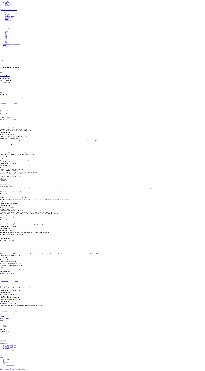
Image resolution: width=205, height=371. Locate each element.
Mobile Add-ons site (8, 62)
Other (6, 38)
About (4, 360)
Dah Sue (2, 167)
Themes (4, 27)
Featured (6, 13)
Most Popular (7, 14)
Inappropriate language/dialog (8, 346)
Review (5, 325)
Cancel (8, 331)
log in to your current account (6, 355)
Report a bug (45, 366)
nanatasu (2, 207)
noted (10, 368)
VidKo (2, 240)
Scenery (6, 39)
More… (4, 49)
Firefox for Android (8, 4)
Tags (5, 26)
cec (2, 186)
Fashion (6, 33)
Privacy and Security (8, 25)
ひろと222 (3, 96)
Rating (4, 326)
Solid (5, 41)
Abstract (6, 31)
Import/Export (7, 21)
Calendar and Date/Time (9, 17)
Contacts (6, 19)
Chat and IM (7, 18)
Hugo (2, 259)
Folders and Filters (8, 20)
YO (2, 221)
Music (6, 36)
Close (1, 58)
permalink (13, 96)
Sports (6, 42)
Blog (3, 361)
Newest (6, 30)
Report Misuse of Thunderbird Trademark (35, 366)
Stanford (2, 134)
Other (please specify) (6, 348)
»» (8, 318)
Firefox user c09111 (4, 281)
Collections (4, 45)
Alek (2, 230)
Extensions (4, 12)
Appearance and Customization (10, 16)
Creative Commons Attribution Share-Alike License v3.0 (10, 369)
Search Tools (7, 51)
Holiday (6, 35)
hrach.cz (2, 273)
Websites (6, 43)
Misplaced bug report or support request (9, 347)
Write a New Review (4, 92)
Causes (6, 32)
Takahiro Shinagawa (5, 78)
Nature (6, 37)
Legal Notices (25, 366)
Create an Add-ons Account (5, 353)
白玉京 (2, 158)
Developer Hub (7, 52)
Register (4, 1)
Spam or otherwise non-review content (9, 345)
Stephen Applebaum (4, 303)
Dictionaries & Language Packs (10, 50)
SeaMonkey (7, 5)
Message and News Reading (9, 23)
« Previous (3, 318)
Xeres (2, 115)
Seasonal (6, 40)
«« (0, 318)
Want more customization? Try (11, 44)
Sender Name (5, 76)
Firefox (6, 3)
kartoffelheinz (3, 103)
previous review (27, 154)
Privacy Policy (3, 366)
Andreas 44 (3, 195)
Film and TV (7, 34)
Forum (4, 363)
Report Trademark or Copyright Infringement (14, 366)
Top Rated (6, 15)
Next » (6, 318)
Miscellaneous (7, 24)
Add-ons (14, 10)
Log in (7, 1)
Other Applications (6, 2)
